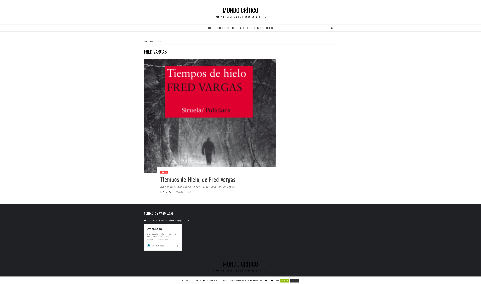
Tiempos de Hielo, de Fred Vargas (197, 179)
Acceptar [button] (285, 280)
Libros (220, 28)
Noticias (231, 28)
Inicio (210, 28)
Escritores (244, 28)
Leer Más (295, 280)
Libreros (269, 28)
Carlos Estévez (169, 192)
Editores (257, 28)
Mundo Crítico (240, 10)
